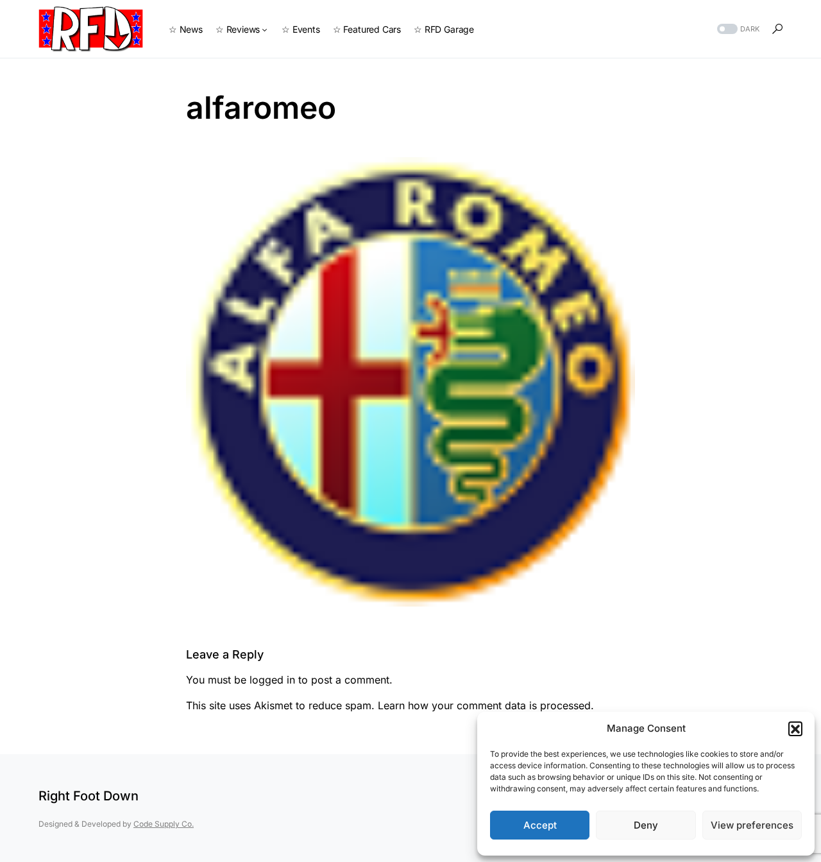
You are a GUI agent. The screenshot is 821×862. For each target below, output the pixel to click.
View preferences (752, 825)
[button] (795, 728)
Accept (540, 825)
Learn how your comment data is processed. (486, 705)
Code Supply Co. (163, 824)
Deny (646, 825)
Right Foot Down (88, 796)
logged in (272, 679)
